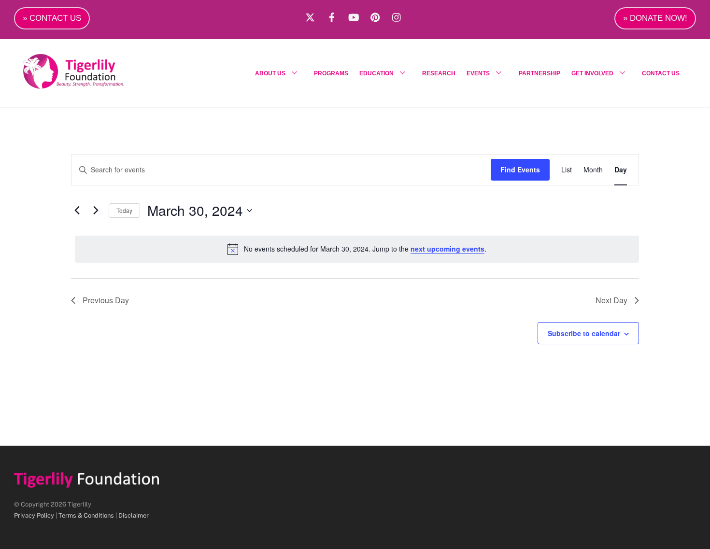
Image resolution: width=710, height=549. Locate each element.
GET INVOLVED (592, 73)
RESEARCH (438, 73)
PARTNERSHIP (539, 73)
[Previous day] (77, 210)
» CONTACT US (52, 18)
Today (124, 210)
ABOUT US (270, 73)
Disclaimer (133, 515)
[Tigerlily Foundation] (94, 85)
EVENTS (478, 73)
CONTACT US (661, 73)
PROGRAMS (331, 73)
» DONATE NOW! (655, 18)
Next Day (611, 300)
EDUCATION (376, 73)
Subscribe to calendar (584, 333)
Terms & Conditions (86, 515)
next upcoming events (447, 248)
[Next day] (95, 210)
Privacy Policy (34, 515)
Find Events (520, 169)
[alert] (357, 249)
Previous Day (106, 300)
